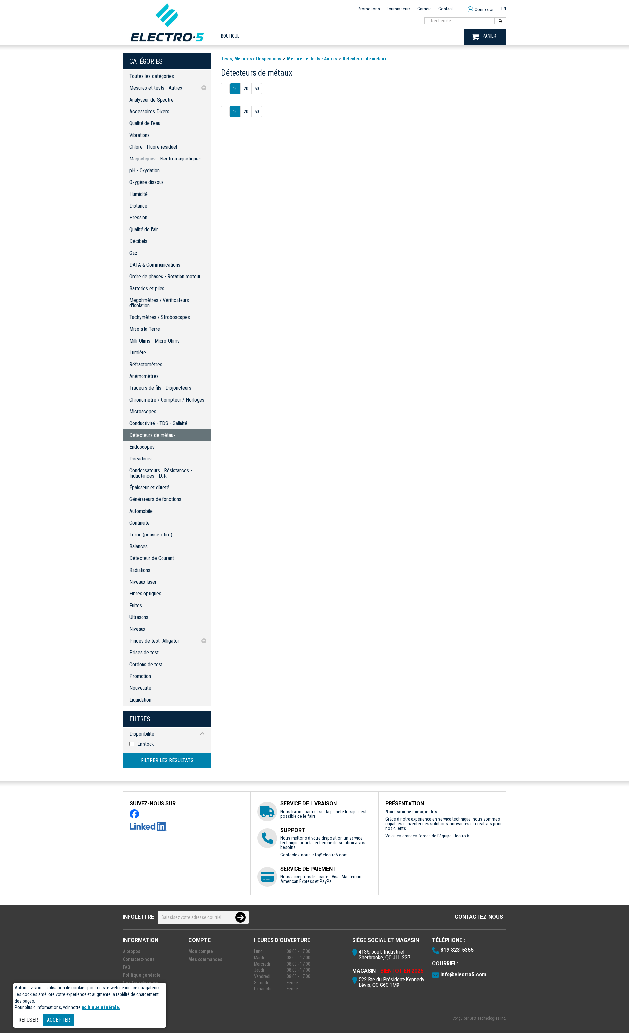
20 (246, 88)
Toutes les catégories (151, 76)
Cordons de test (145, 664)
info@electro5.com (330, 854)
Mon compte (200, 951)
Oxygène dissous (146, 182)
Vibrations (139, 135)
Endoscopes (142, 447)
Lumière (137, 352)
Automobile (141, 511)
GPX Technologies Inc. (488, 1018)
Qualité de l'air (143, 229)
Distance (138, 206)
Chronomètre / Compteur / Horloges (166, 400)
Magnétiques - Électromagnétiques (165, 159)
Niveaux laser (143, 582)
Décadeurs (140, 459)
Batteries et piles (146, 288)
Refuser (28, 1020)
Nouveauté (140, 688)
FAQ (126, 967)
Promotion (140, 676)
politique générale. (101, 1007)
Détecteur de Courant (151, 558)
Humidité (138, 194)
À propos (131, 951)
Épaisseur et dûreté (149, 487)
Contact (445, 8)
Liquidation (140, 700)
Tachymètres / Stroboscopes (159, 317)
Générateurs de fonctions (155, 499)
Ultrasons (138, 617)
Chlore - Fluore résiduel (153, 147)
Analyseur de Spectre (151, 100)
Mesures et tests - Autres (155, 88)
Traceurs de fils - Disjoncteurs (160, 388)
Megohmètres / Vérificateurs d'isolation (159, 303)
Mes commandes (205, 959)
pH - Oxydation (144, 170)
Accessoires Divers (149, 111)
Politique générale (142, 975)
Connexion (485, 9)
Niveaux (137, 629)
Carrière (424, 8)
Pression (138, 218)
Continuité (139, 523)
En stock (146, 744)
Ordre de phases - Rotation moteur (164, 276)
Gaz (133, 253)
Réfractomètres (145, 364)
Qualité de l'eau (144, 123)
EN (503, 8)
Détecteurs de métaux (152, 435)
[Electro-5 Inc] (167, 43)
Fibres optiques (145, 594)
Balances (138, 546)
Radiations (139, 570)
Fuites (135, 605)
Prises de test (144, 652)
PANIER (489, 36)
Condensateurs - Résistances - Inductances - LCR (160, 473)
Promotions (369, 8)
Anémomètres (144, 376)
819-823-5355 (457, 950)
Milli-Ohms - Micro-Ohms (154, 341)
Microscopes (142, 411)
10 (235, 88)
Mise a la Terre (144, 329)
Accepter (58, 1020)
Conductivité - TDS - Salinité (158, 423)
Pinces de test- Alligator (154, 641)
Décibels (138, 241)
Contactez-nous (479, 917)
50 (257, 88)
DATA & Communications (154, 265)
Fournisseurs (399, 8)
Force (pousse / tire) (150, 535)
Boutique (230, 36)
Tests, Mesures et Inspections (251, 58)
